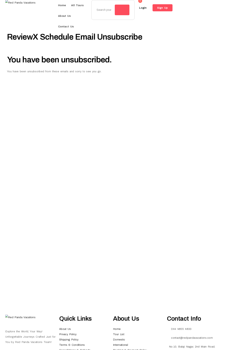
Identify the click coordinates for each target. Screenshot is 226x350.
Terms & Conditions (72, 344)
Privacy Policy (67, 334)
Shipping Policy (69, 339)
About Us (64, 15)
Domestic (119, 339)
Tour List (118, 334)
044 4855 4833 (181, 329)
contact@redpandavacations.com (192, 337)
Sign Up (162, 7)
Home (62, 5)
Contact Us (66, 26)
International (120, 344)
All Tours (77, 5)
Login (143, 7)
